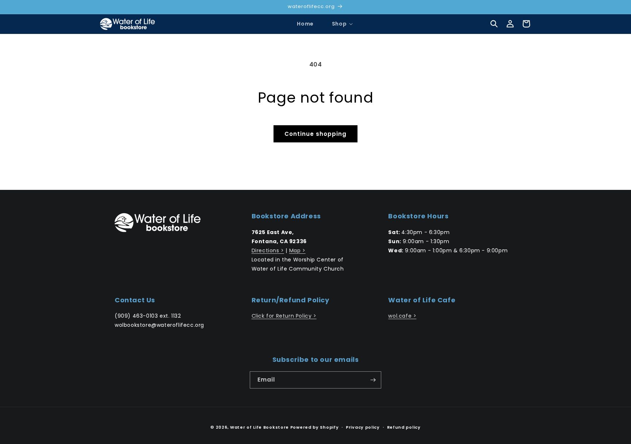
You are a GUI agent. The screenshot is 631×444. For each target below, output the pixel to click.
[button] (339, 24)
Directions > (268, 250)
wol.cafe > (402, 315)
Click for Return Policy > (284, 315)
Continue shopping (315, 134)
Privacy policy (363, 427)
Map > (297, 250)
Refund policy (404, 427)
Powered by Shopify (314, 427)
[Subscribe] (373, 379)
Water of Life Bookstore (259, 427)
